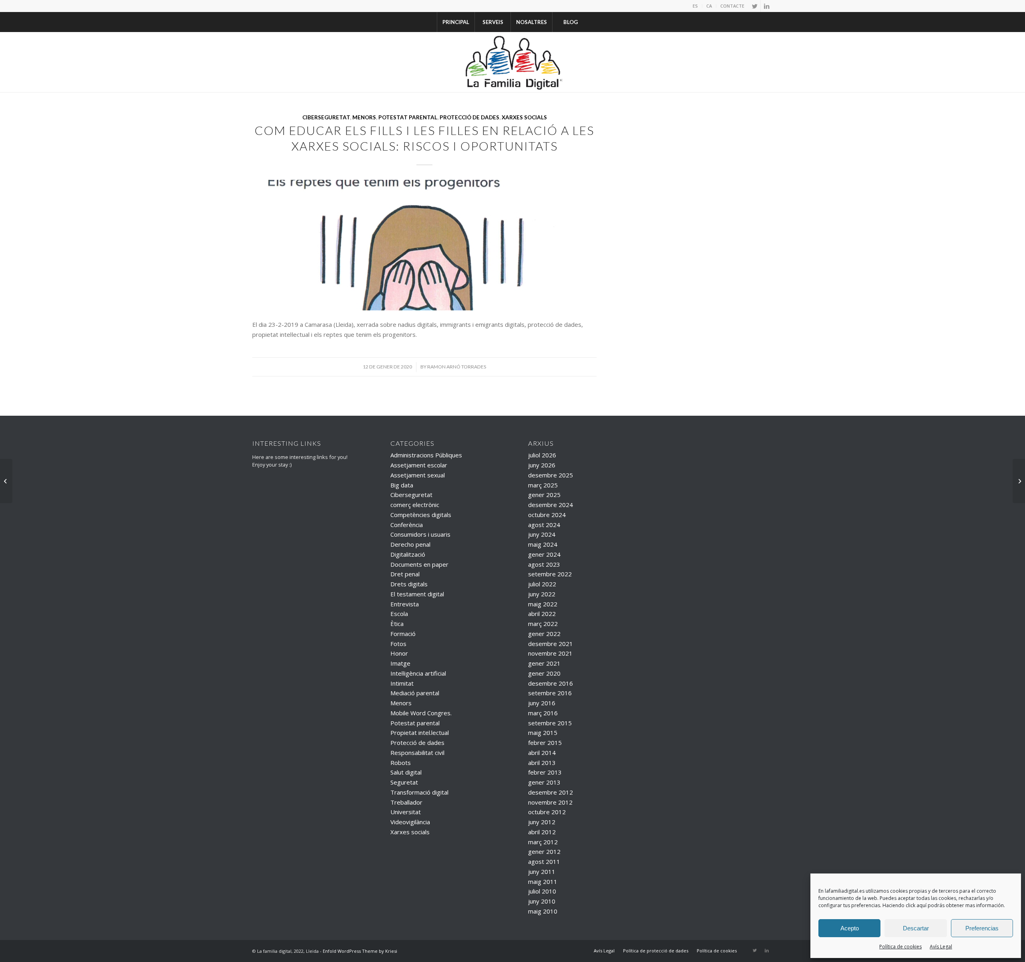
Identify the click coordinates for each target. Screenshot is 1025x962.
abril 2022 (542, 614)
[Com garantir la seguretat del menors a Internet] (6, 481)
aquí (921, 905)
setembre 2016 (550, 693)
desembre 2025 (550, 475)
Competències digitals (420, 515)
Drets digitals (409, 584)
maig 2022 (542, 604)
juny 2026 (541, 465)
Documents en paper (419, 564)
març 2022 (543, 624)
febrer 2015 (545, 743)
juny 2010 (541, 901)
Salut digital (406, 772)
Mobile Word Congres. (421, 713)
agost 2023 (544, 564)
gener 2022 (544, 634)
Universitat (405, 812)
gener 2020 (544, 673)
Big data (401, 485)
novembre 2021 (550, 653)
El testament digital (417, 594)
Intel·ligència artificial (418, 673)
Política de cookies (900, 946)
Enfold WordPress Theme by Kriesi (360, 951)
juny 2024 (541, 534)
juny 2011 (541, 871)
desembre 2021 (550, 644)
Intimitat (402, 683)
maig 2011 (542, 881)
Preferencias (982, 928)
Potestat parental (407, 117)
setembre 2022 (550, 574)
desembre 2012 (550, 792)
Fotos (398, 644)
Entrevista (404, 604)
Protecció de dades (469, 117)
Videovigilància (410, 822)
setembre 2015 (550, 723)
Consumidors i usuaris (420, 534)
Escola (399, 614)
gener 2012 (544, 851)
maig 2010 (542, 911)
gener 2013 (544, 782)
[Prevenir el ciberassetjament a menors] (1019, 481)
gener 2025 (544, 495)
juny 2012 (541, 822)
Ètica (397, 624)
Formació (403, 634)
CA (709, 6)
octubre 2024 (547, 515)
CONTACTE (732, 6)
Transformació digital (419, 792)
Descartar (916, 928)
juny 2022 (541, 594)
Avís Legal (941, 946)
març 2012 (543, 842)
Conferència (406, 525)
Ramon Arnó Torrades (456, 367)
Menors (364, 117)
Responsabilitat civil (417, 753)
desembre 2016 (550, 683)
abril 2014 (542, 753)
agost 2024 (544, 525)
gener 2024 (544, 554)
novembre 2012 (550, 802)
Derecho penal (410, 544)
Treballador (406, 802)
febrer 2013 (545, 772)
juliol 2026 (542, 455)
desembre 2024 (550, 505)
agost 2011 (544, 861)
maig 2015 (542, 733)
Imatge (400, 663)
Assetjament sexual (417, 475)
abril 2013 (542, 763)
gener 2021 (544, 663)
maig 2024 (542, 544)
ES (695, 6)
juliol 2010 (542, 891)
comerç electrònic (414, 505)
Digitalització (407, 554)
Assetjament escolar (418, 465)
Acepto (849, 928)
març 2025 (543, 485)
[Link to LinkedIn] (767, 6)
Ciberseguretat (326, 117)
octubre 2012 (547, 812)
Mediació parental (414, 693)
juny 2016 (541, 703)
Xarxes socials (524, 117)
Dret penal (405, 574)
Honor (399, 653)
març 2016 (543, 713)
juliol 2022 (542, 584)
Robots (400, 763)
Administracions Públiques (426, 455)
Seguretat (404, 782)
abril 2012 (542, 832)
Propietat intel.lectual (419, 733)
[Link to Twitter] (754, 6)
